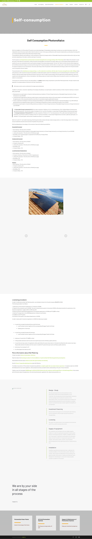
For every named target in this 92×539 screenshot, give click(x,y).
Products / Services (59, 4)
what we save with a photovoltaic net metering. (37, 360)
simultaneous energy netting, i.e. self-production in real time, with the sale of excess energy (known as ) (49, 71)
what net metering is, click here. (28, 355)
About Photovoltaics (49, 4)
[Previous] (26, 236)
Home (36, 4)
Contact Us (81, 4)
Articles (76, 4)
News (67, 4)
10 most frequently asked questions (24, 363)
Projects (71, 4)
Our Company (41, 4)
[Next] (66, 236)
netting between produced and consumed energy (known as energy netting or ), (41, 59)
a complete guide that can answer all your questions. (52, 365)
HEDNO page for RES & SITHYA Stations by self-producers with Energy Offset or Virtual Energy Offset (49, 370)
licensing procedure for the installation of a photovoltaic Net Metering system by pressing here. (43, 357)
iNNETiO (24, 537)
